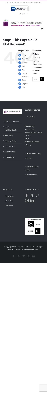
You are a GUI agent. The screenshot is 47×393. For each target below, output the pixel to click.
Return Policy (9, 146)
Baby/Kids (25, 59)
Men (23, 66)
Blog (23, 87)
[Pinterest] (37, 195)
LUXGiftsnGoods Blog (33, 153)
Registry (25, 84)
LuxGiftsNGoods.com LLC (32, 249)
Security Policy (10, 152)
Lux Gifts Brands (31, 175)
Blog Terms (29, 158)
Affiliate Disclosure (12, 121)
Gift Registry (29, 126)
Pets (23, 70)
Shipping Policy (10, 141)
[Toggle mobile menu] (42, 28)
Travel (24, 80)
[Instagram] (27, 200)
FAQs (27, 139)
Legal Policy (9, 135)
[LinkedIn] (32, 200)
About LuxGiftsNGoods (11, 128)
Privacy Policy (10, 157)
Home (24, 55)
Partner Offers (30, 129)
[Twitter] (32, 195)
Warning (28, 145)
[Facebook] (27, 195)
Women (24, 62)
